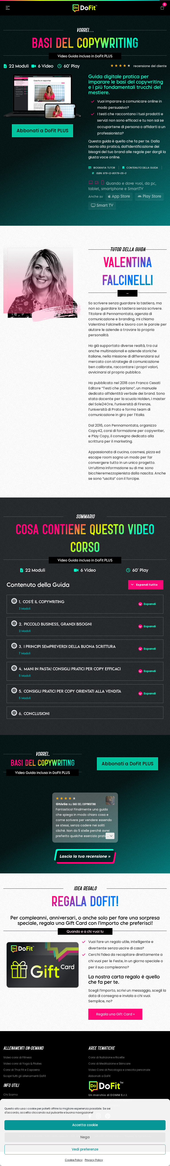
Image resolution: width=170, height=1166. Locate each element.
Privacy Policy (94, 1160)
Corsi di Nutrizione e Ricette (106, 1057)
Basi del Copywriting (84, 804)
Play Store (152, 196)
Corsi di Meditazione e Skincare (109, 1063)
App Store (121, 196)
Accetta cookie (85, 1125)
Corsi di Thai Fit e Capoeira (21, 1070)
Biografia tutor (104, 167)
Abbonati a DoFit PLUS (42, 130)
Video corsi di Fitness (17, 1057)
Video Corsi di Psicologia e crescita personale (119, 1070)
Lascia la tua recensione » (85, 856)
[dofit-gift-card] (42, 965)
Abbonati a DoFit (99, 1076)
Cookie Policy (74, 1160)
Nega (85, 1137)
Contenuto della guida (142, 167)
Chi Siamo (10, 1094)
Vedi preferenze (85, 1149)
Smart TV (105, 205)
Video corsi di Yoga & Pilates (22, 1063)
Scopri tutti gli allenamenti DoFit (24, 1076)
